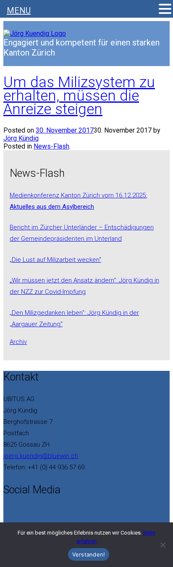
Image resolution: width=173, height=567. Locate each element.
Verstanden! (88, 554)
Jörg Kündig (21, 138)
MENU (19, 10)
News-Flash (51, 146)
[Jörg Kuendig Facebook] (5, 510)
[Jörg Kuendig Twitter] (10, 510)
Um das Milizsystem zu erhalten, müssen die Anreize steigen (79, 96)
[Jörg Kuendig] (34, 33)
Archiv (18, 342)
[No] (162, 544)
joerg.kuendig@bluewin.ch (40, 456)
